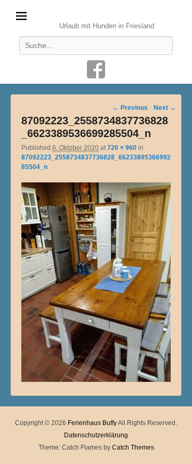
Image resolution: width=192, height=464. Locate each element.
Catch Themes (133, 447)
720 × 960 (122, 147)
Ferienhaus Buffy (107, 13)
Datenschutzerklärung (96, 435)
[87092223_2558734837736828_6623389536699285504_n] (96, 379)
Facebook (96, 69)
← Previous (130, 107)
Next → (165, 107)
